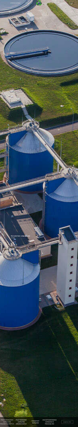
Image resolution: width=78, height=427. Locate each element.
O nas (27, 3)
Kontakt (63, 3)
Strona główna (15, 3)
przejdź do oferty (67, 422)
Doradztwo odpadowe (20, 236)
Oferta (51, 3)
